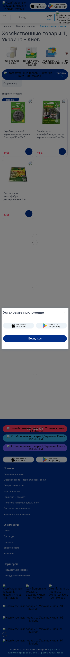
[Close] (65, 312)
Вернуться (35, 338)
